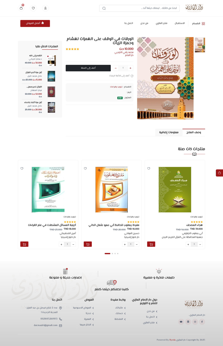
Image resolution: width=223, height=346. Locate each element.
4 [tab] (117, 253)
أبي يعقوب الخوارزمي (192, 233)
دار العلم (129, 55)
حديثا (88, 313)
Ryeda (172, 340)
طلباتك (119, 308)
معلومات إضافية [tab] (169, 132)
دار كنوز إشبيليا (68, 237)
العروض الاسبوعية (82, 308)
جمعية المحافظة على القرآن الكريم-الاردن (182, 237)
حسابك (119, 313)
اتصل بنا (128, 23)
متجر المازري (161, 23)
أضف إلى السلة (88, 68)
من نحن (144, 23)
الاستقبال (180, 23)
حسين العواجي (131, 233)
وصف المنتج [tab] (194, 132)
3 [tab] (115, 253)
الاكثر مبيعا (85, 325)
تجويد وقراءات (116, 87)
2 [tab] (112, 253)
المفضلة (119, 319)
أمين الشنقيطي (68, 233)
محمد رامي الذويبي (124, 52)
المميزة (87, 319)
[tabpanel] (48, 204)
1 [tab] (107, 253)
